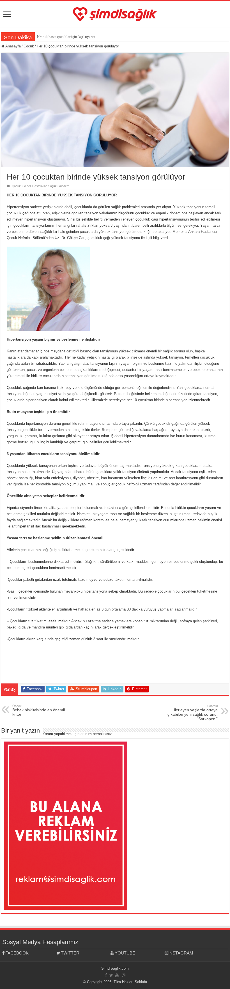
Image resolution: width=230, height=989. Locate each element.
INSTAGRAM (180, 953)
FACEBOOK (17, 953)
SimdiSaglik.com (115, 968)
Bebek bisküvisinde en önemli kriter (38, 710)
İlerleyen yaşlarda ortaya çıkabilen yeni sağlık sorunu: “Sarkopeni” (192, 712)
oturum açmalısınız (96, 734)
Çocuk (29, 46)
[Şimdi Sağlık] (115, 13)
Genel (26, 186)
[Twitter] (111, 975)
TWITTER (70, 953)
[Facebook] (106, 975)
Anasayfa (12, 46)
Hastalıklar (39, 186)
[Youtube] (117, 975)
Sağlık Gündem (58, 186)
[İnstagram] (123, 975)
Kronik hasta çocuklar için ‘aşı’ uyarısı (66, 37)
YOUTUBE (125, 953)
